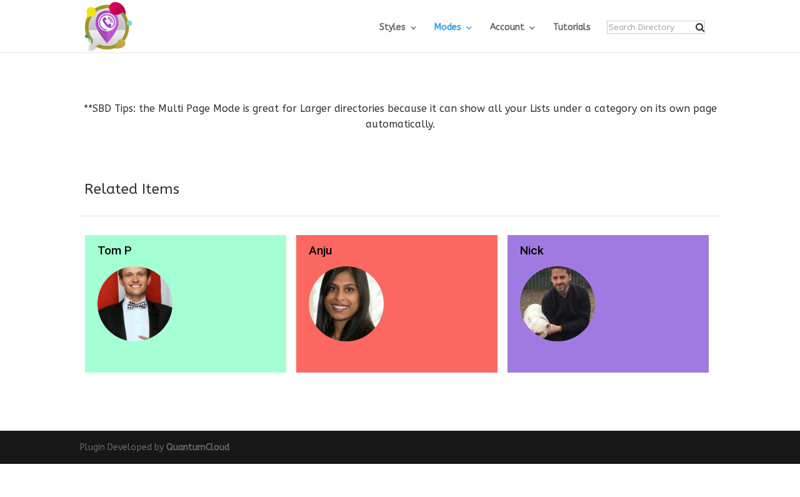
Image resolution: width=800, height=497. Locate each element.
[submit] (700, 27)
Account (507, 28)
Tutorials (572, 28)
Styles (392, 28)
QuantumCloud (197, 447)
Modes (447, 28)
